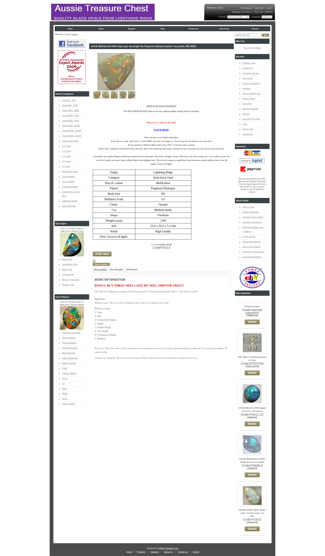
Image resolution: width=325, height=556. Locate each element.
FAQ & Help (247, 129)
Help (162, 29)
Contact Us (247, 68)
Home (70, 29)
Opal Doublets (68, 176)
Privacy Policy (248, 98)
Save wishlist (101, 264)
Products (141, 552)
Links (244, 124)
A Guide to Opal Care (252, 222)
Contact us (193, 29)
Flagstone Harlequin (71, 333)
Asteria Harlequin (70, 348)
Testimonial (247, 134)
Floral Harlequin (69, 343)
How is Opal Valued (251, 247)
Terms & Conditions (251, 83)
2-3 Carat (66, 156)
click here (257, 187)
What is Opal (248, 207)
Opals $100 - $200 (70, 110)
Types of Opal (248, 236)
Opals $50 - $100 (70, 105)
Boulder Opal (68, 285)
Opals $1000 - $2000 (71, 131)
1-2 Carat (66, 151)
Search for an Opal (251, 119)
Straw (64, 399)
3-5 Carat (66, 161)
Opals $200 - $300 (70, 115)
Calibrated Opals (69, 201)
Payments (247, 104)
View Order (247, 78)
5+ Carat (66, 166)
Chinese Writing (69, 373)
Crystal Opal (68, 274)
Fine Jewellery (68, 181)
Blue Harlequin (68, 353)
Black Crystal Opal (70, 279)
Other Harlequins (70, 358)
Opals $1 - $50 (69, 100)
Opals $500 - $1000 (71, 126)
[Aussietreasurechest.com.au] (103, 12)
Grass (65, 378)
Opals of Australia (250, 212)
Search (255, 29)
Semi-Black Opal (69, 264)
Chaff (64, 368)
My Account (246, 8)
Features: (154, 552)
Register (132, 29)
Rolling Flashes (69, 363)
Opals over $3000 (70, 141)
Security (246, 114)
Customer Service (250, 73)
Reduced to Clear (70, 171)
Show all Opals (69, 206)
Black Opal (67, 259)
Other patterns (68, 404)
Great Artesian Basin (251, 257)
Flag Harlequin (68, 338)
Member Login (248, 63)
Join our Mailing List (251, 93)
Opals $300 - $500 (70, 120)
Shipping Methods (250, 109)
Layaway (246, 88)
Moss (64, 388)
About (101, 29)
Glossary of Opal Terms (253, 252)
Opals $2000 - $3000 (71, 136)
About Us (168, 552)
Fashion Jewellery (70, 187)
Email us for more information (161, 106)
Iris (63, 383)
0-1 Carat (66, 146)
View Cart (259, 8)
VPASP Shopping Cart (168, 548)
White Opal (67, 269)
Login (268, 8)
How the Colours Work (252, 217)
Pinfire (65, 393)
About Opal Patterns (251, 241)
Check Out (224, 29)
